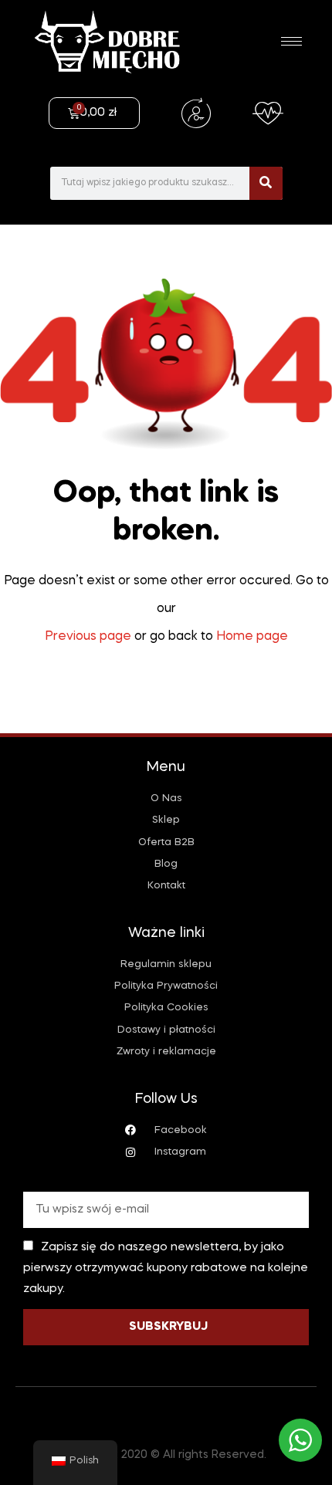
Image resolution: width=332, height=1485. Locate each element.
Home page (252, 637)
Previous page (88, 637)
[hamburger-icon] (291, 41)
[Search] (266, 183)
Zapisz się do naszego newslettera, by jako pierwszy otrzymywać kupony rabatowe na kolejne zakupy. (165, 1268)
